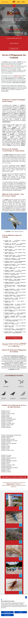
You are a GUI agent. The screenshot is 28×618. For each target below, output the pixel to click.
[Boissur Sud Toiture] (14, 13)
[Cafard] (14, 585)
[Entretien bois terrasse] (14, 568)
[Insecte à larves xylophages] (14, 517)
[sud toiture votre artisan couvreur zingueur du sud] (14, 2)
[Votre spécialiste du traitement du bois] (18, 2)
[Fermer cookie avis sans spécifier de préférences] (26, 597)
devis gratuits (17, 32)
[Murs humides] (14, 551)
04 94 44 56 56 (14, 43)
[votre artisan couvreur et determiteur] (23, 2)
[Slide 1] (7, 34)
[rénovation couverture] (14, 534)
